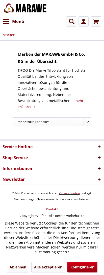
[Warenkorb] (96, 21)
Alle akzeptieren (48, 267)
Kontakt (52, 209)
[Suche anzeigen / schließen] (71, 21)
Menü (18, 21)
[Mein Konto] (84, 21)
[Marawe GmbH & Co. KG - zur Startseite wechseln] (25, 8)
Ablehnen (18, 267)
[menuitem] (13, 21)
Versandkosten (69, 193)
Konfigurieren (82, 267)
